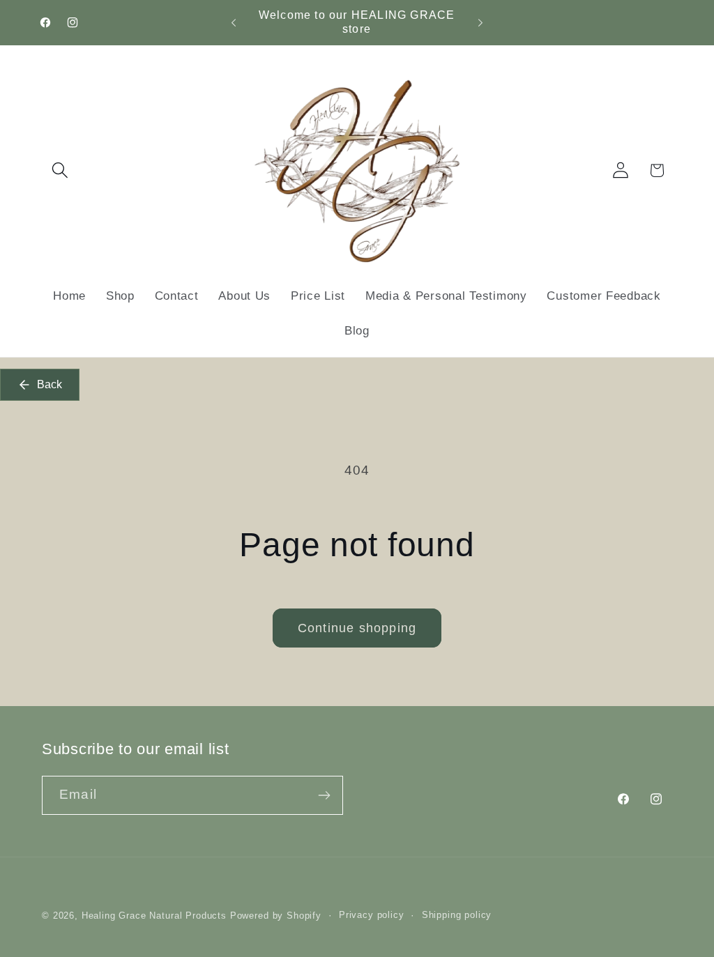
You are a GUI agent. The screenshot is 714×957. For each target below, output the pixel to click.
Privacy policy (371, 915)
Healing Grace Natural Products (154, 915)
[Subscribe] (323, 795)
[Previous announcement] (233, 22)
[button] (60, 170)
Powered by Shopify (275, 915)
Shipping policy (457, 915)
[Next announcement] (480, 22)
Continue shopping (357, 628)
